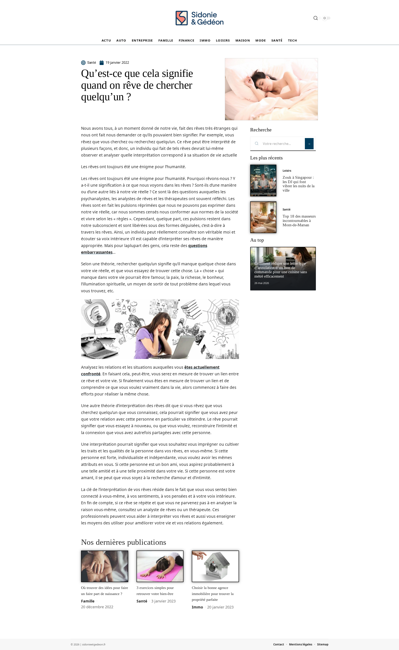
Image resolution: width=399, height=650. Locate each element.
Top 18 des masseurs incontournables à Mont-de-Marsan (299, 220)
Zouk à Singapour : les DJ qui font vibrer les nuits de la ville (298, 183)
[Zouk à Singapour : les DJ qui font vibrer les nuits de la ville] (263, 180)
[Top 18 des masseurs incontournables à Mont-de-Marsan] (263, 217)
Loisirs (287, 171)
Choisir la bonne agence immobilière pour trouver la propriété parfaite (213, 594)
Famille (88, 601)
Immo (197, 607)
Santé (142, 601)
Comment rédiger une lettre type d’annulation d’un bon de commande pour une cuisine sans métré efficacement (280, 269)
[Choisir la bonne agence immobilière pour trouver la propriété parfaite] (215, 566)
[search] (316, 18)
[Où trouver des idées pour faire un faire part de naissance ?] (104, 566)
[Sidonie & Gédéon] (199, 18)
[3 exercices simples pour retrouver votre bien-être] (160, 566)
